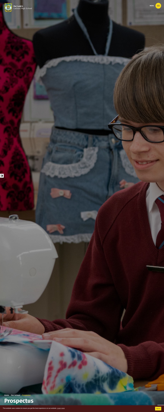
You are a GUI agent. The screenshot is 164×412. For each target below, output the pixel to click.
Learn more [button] (61, 408)
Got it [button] (158, 408)
